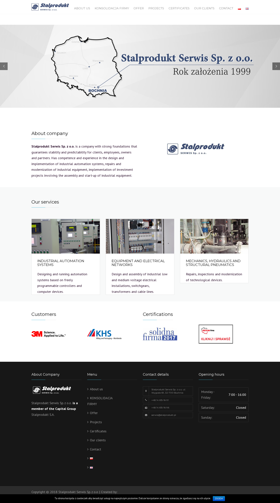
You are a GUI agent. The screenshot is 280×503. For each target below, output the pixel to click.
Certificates (179, 8)
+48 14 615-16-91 (160, 400)
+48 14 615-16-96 (160, 407)
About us (82, 8)
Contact (226, 8)
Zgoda (219, 498)
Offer (139, 8)
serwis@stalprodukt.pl (163, 415)
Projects (156, 8)
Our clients (204, 8)
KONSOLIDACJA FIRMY (112, 8)
